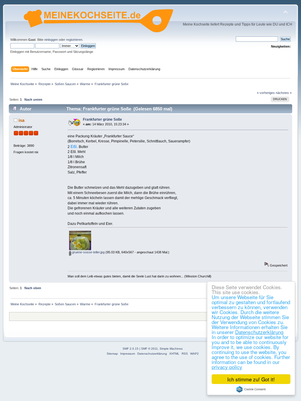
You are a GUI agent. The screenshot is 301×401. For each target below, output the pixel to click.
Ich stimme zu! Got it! (251, 379)
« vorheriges (266, 93)
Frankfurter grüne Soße (102, 119)
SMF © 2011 (149, 348)
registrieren (74, 39)
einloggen (51, 39)
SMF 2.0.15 (130, 348)
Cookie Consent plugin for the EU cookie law (251, 389)
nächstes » (284, 93)
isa (21, 120)
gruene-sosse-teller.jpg (88, 252)
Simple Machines (171, 348)
